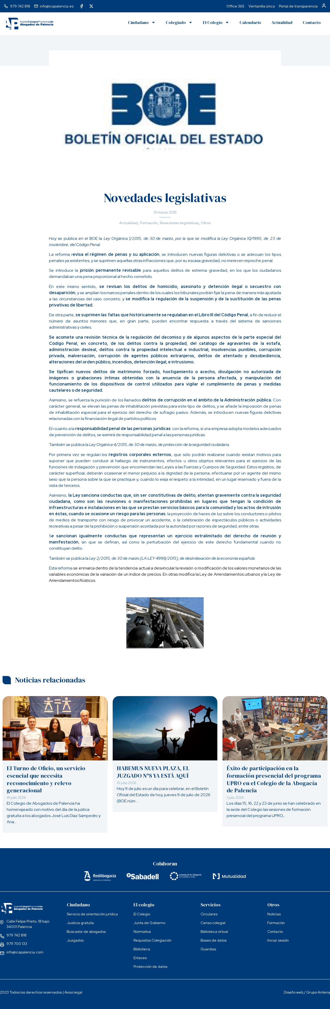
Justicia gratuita (80, 922)
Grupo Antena (318, 992)
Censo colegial (213, 922)
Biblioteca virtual (214, 931)
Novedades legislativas (179, 223)
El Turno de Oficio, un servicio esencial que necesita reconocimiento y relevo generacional (46, 779)
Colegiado (176, 22)
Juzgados (75, 940)
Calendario (250, 22)
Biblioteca (142, 949)
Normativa (142, 931)
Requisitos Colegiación (152, 940)
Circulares (209, 914)
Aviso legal (73, 992)
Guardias (208, 949)
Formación (149, 223)
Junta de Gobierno (149, 922)
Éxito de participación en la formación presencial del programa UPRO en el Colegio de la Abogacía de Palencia (274, 779)
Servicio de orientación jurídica (92, 914)
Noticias (274, 914)
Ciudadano (138, 22)
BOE (94, 238)
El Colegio (212, 22)
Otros (206, 223)
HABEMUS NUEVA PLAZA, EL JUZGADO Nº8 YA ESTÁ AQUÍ (153, 771)
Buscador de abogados (86, 931)
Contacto (312, 22)
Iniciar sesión (278, 940)
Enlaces (140, 957)
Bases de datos (214, 940)
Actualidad (281, 22)
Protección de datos (150, 966)
